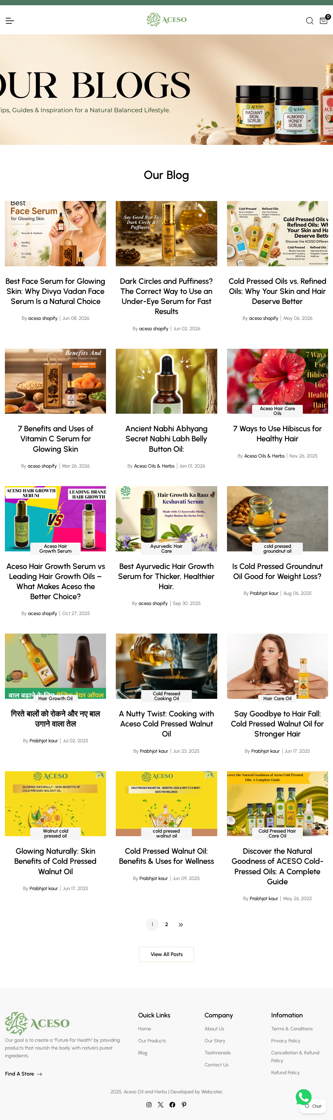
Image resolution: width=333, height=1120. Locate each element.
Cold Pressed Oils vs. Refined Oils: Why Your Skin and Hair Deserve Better (277, 291)
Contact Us (216, 1065)
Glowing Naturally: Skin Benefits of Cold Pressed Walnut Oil (55, 861)
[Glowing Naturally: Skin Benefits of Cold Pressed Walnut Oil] (55, 804)
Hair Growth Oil (55, 698)
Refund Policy (285, 1073)
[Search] (309, 20)
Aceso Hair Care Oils (277, 411)
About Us (214, 1029)
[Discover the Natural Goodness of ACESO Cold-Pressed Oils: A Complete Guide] (277, 804)
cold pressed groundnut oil (277, 548)
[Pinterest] (184, 1104)
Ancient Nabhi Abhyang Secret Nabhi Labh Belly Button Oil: (166, 438)
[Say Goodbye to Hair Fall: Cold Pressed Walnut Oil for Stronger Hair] (277, 666)
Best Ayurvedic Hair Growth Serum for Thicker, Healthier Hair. (166, 576)
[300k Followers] (172, 1104)
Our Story (215, 1041)
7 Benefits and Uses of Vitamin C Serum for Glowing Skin (55, 438)
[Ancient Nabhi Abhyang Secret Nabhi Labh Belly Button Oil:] (166, 381)
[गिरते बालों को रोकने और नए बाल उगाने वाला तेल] (55, 666)
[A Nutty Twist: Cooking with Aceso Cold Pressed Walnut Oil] (166, 666)
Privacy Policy (285, 1041)
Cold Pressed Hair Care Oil (277, 833)
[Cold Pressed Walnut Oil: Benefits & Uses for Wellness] (166, 804)
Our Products (152, 1041)
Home (144, 1029)
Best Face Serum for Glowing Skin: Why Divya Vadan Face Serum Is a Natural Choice (55, 291)
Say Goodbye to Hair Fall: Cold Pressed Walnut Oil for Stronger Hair (277, 723)
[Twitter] (161, 1104)
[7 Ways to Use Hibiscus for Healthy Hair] (277, 381)
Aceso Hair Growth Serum (55, 548)
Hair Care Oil (277, 698)
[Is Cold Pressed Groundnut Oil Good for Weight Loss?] (277, 518)
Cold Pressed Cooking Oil (166, 696)
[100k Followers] (149, 1104)
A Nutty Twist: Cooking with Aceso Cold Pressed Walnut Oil (166, 723)
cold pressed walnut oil (166, 833)
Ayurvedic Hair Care (166, 548)
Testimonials (218, 1053)
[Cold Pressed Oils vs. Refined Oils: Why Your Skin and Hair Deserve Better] (277, 233)
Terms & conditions (292, 1029)
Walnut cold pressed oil (55, 833)
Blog (142, 1053)
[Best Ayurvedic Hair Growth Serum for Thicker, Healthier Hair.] (166, 518)
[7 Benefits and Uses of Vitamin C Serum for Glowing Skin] (55, 381)
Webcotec (212, 1092)
